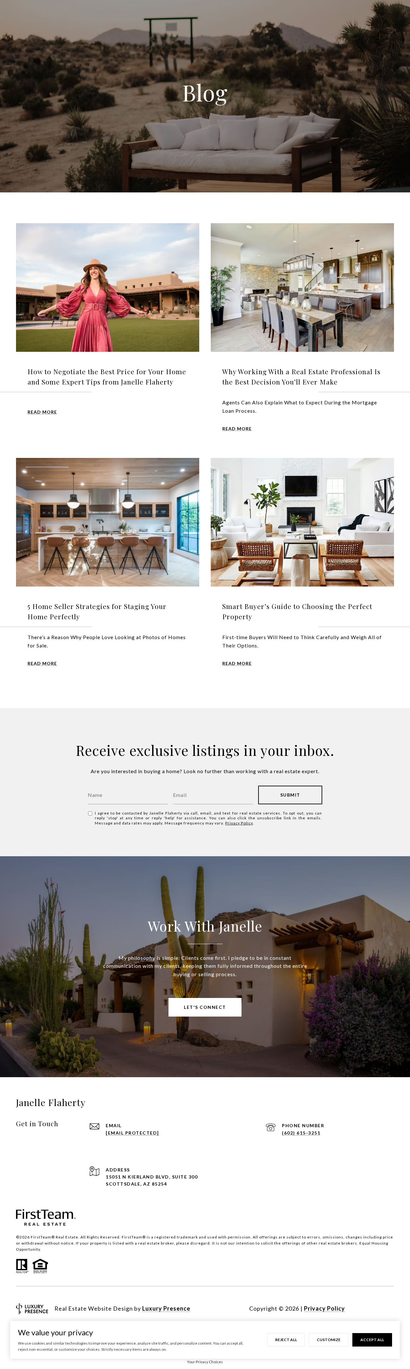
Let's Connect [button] (205, 1007)
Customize (328, 1339)
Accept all (372, 1339)
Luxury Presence (166, 1308)
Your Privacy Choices (205, 1361)
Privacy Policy (239, 823)
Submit (290, 795)
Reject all (286, 1339)
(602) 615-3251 (301, 1133)
